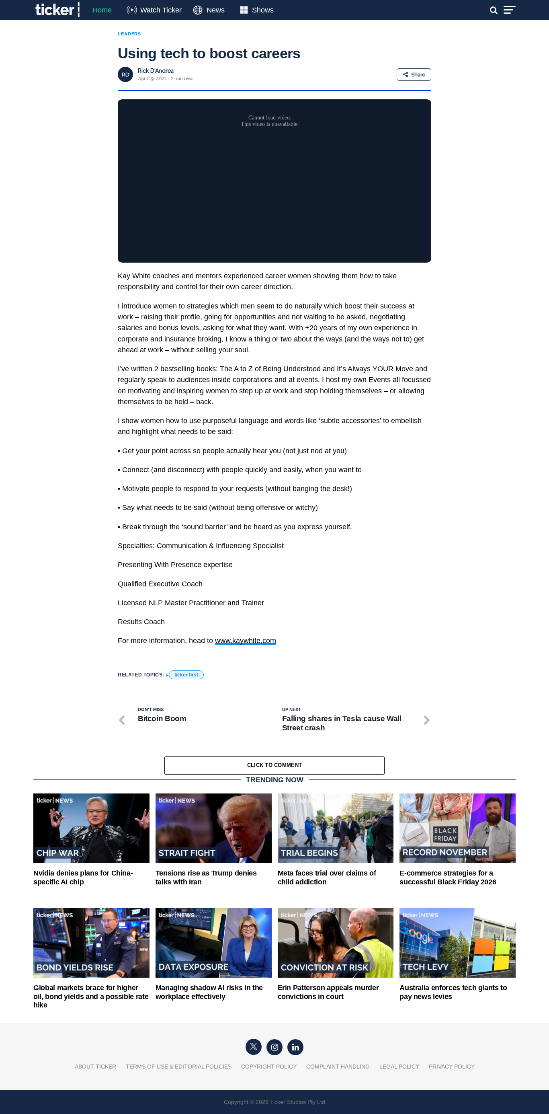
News (216, 10)
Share (418, 75)
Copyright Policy (269, 1066)
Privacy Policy (452, 1066)
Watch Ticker (161, 10)
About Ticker (95, 1066)
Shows (263, 10)
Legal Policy (399, 1066)
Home (102, 10)
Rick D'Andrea (156, 71)
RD (125, 75)
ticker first (186, 675)
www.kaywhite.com (245, 641)
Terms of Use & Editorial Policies (178, 1066)
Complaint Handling (338, 1066)
